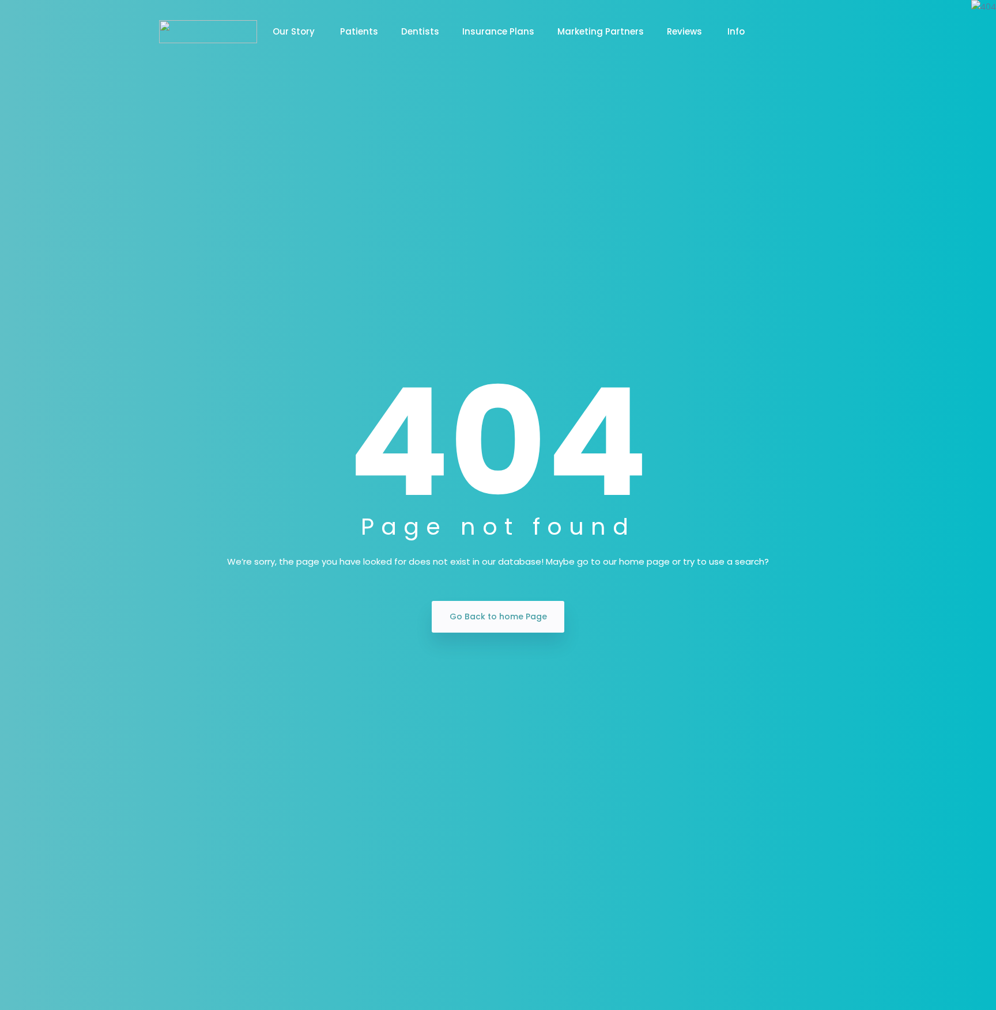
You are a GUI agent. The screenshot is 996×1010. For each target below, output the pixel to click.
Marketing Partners (600, 31)
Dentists (420, 31)
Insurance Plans (498, 31)
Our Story (295, 31)
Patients (359, 31)
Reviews (685, 31)
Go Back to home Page (498, 616)
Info (736, 31)
